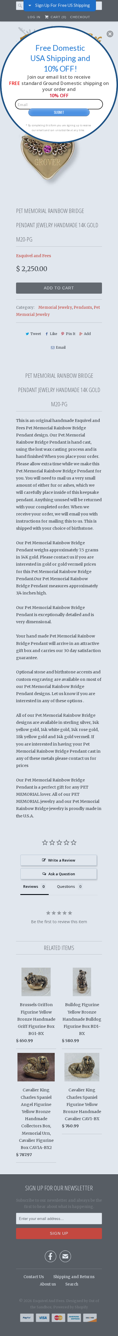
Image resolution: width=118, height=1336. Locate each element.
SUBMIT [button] (59, 112)
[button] (110, 34)
